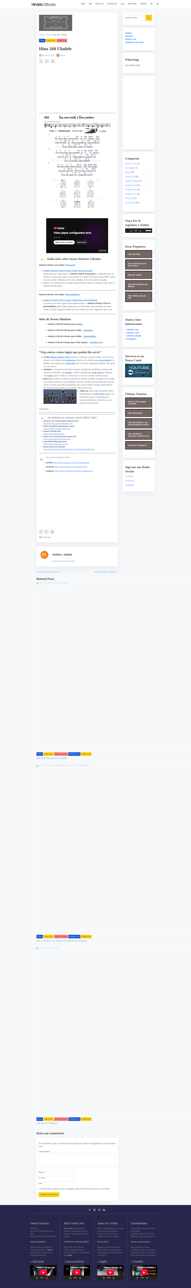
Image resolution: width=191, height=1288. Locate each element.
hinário (50, 1250)
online (69, 1255)
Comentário (44, 1151)
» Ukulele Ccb (131, 329)
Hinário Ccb (130, 39)
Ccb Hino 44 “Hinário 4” (47, 1123)
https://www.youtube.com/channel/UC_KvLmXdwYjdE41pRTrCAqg (68, 449)
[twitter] (47, 61)
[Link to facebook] (89, 1211)
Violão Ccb (61, 40)
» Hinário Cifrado (133, 336)
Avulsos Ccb (131, 163)
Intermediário (105, 360)
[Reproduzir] (128, 231)
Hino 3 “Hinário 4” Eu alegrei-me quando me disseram (61, 941)
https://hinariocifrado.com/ (53, 434)
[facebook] (41, 61)
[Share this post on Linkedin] (53, 61)
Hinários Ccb (74, 754)
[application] (138, 230)
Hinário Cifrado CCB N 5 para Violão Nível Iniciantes (68, 271)
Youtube (129, 476)
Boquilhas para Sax (134, 42)
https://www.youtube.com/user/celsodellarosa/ (71, 462)
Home (41, 35)
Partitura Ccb (131, 189)
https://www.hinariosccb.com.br (55, 444)
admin (62, 55)
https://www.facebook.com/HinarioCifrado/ (70, 467)
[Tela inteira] (54, 1278)
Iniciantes (70, 265)
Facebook (129, 480)
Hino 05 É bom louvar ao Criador (51, 758)
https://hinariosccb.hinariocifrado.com (58, 423)
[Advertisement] (77, 88)
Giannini (129, 36)
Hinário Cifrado (61, 754)
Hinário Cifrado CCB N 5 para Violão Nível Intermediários (70, 300)
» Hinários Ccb (132, 333)
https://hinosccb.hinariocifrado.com (57, 439)
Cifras (48, 35)
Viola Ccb (129, 198)
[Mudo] (144, 231)
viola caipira (97, 372)
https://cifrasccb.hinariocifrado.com (57, 429)
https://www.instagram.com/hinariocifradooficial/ (74, 471)
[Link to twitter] (99, 1211)
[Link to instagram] (94, 1211)
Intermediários (72, 294)
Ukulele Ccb (131, 194)
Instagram (129, 485)
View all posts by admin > (64, 561)
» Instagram (130, 339)
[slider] (148, 230)
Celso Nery (99, 394)
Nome (42, 1172)
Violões (128, 33)
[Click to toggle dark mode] (158, 4)
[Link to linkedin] (104, 1211)
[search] (151, 4)
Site (40, 1183)
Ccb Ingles (130, 168)
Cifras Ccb (51, 40)
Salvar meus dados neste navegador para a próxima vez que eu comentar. (75, 1189)
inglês (50, 376)
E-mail (42, 1178)
